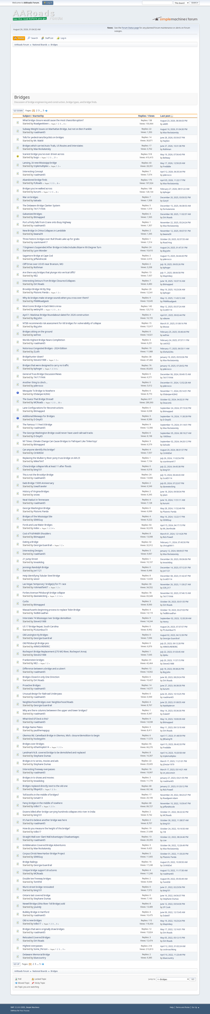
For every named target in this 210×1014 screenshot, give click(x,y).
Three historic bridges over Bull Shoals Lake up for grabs (51, 239)
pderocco (167, 175)
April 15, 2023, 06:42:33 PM (172, 744)
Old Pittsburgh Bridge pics (36, 643)
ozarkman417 (41, 242)
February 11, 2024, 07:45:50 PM (174, 542)
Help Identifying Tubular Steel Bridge (41, 575)
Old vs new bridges (32, 920)
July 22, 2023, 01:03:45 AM (172, 651)
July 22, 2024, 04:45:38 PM (172, 466)
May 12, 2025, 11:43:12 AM (172, 298)
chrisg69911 (168, 545)
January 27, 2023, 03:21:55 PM (174, 777)
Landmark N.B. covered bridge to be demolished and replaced (54, 752)
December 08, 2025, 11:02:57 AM (175, 214)
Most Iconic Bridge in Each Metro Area (42, 306)
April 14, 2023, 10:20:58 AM (172, 752)
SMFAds (13, 1011)
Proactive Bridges (32, 685)
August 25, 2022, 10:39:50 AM (174, 862)
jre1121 (38, 570)
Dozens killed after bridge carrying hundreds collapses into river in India (59, 811)
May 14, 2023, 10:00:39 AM (172, 719)
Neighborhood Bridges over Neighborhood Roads (48, 702)
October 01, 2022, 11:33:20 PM (174, 853)
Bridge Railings (30, 861)
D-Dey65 (38, 419)
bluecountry (40, 957)
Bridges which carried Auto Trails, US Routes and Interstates (53, 145)
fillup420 (38, 789)
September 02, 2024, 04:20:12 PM (175, 441)
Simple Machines (32, 1007)
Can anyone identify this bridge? (39, 449)
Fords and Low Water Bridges (37, 524)
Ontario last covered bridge (36, 895)
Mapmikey (167, 276)
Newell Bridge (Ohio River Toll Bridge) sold (44, 903)
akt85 (165, 124)
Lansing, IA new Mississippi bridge (40, 162)
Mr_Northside (169, 528)
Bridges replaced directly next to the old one (45, 786)
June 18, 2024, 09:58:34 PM (172, 491)
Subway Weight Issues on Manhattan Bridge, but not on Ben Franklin (57, 129)
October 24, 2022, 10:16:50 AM (174, 828)
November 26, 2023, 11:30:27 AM (175, 584)
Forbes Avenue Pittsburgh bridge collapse (44, 592)
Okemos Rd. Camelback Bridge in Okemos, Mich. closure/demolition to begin (61, 735)
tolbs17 (37, 806)
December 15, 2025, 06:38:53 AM (175, 205)
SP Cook (166, 907)
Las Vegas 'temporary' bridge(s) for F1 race (44, 584)
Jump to (151, 979)
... (41, 110)
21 (55, 157)
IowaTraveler (40, 486)
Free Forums (24, 1011)
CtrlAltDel (38, 452)
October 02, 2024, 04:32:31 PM (174, 399)
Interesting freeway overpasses (39, 769)
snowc (37, 494)
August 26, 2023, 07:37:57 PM (173, 626)
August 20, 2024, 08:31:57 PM (173, 449)
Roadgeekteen (41, 123)
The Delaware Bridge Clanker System (41, 205)
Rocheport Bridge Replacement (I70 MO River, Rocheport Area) (54, 651)
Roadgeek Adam (170, 798)
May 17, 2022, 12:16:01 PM (172, 929)
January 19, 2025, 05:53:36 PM (174, 357)
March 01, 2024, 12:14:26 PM (173, 533)
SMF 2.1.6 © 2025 (17, 1007)
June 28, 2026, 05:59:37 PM (172, 137)
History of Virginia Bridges (36, 491)
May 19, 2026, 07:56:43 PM (172, 154)
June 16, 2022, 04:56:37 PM (172, 895)
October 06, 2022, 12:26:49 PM (174, 845)
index (36, 528)
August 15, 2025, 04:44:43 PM (173, 256)
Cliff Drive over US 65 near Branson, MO (43, 264)
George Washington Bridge (36, 508)
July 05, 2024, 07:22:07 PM (172, 483)
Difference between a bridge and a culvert (44, 668)
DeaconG (167, 402)
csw (164, 840)
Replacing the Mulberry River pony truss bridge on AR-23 (51, 458)
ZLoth (37, 351)
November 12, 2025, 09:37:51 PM (175, 230)
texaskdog (39, 562)
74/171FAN (39, 208)
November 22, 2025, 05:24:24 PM (175, 222)
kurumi (37, 191)
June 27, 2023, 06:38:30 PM (172, 685)
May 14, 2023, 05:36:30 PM (172, 710)
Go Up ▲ (196, 1007)
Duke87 (166, 714)
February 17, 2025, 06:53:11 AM (174, 348)
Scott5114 (167, 309)
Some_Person (41, 949)
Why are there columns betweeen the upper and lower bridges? (55, 710)
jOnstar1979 (168, 764)
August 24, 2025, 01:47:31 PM (173, 247)
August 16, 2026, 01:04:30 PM (173, 129)
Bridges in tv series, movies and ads (40, 760)
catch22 (166, 343)
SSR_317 (167, 587)
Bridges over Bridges (33, 743)
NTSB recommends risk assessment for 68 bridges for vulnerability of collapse (62, 323)
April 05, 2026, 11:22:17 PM (172, 180)
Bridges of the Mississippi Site (37, 516)
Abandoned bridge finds (35, 179)
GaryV (165, 200)
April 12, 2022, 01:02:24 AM (172, 946)
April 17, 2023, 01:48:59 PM (172, 735)
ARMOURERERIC (42, 646)
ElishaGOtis (168, 351)
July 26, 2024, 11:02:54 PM (172, 458)
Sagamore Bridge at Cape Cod (38, 255)
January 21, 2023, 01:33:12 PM (174, 786)
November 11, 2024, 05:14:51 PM (175, 391)
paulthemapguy (42, 730)
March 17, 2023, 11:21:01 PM (173, 761)
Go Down (18, 110)
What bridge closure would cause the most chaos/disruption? (53, 120)
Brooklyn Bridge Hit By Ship (37, 289)
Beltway (166, 157)
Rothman (167, 149)
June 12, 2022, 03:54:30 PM (172, 904)
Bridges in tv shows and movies (38, 777)
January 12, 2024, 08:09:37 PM (174, 550)
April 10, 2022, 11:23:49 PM (172, 954)
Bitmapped (39, 217)
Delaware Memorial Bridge (36, 954)
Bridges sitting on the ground (37, 331)
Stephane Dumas (42, 755)
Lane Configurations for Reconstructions (43, 407)
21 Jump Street (30, 558)
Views (151, 115)
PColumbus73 (41, 629)
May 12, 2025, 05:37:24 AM (172, 306)
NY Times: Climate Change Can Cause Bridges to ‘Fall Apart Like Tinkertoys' (60, 441)
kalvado (37, 200)
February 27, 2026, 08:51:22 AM (174, 189)
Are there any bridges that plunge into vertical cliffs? (49, 272)
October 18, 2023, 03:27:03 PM (174, 610)
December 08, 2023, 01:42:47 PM (175, 576)
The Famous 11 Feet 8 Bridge (37, 424)
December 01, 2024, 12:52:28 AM (175, 382)
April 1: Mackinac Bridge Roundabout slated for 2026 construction (56, 314)
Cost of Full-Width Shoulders (37, 533)
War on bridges (30, 197)
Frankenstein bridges (33, 659)
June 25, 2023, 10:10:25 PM (172, 694)
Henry (165, 621)
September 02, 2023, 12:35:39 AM (175, 618)
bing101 (38, 469)
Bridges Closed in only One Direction (41, 677)
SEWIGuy (38, 519)
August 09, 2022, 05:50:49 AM (174, 878)
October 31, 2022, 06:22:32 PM (174, 812)
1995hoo (167, 436)
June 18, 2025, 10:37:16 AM (172, 281)
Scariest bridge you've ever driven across (43, 154)
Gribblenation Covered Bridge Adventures (44, 845)
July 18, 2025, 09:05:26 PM (172, 264)
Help (172, 1007)
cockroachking (169, 949)
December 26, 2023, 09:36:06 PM (175, 559)
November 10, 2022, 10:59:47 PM (175, 803)
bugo (36, 157)
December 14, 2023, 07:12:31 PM (175, 567)
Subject (27, 115)
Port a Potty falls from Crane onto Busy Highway (47, 222)
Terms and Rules (183, 1007)
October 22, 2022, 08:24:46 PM (174, 837)
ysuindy (37, 906)
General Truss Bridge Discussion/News (42, 374)
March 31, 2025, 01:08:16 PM (173, 323)
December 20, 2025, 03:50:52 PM (175, 197)
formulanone (169, 209)
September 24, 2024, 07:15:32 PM (175, 408)
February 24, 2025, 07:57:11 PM (174, 340)
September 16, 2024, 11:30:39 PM (175, 416)
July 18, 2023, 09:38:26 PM (172, 668)
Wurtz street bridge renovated (38, 886)
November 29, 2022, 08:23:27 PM (175, 795)
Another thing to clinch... (35, 382)
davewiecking (169, 486)
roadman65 (39, 132)
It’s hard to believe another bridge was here (45, 820)
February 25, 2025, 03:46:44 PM (174, 331)
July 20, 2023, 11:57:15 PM (172, 660)
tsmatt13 (38, 797)
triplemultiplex (41, 166)
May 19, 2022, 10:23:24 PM (172, 920)
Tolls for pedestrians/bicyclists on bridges (43, 137)
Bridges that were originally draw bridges (43, 929)
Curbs (26, 601)
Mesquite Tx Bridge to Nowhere (39, 390)
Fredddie (167, 166)
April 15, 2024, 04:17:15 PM (172, 525)
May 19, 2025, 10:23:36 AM (172, 289)
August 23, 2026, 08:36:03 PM (173, 120)
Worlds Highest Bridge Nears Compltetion (44, 339)
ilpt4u (165, 655)
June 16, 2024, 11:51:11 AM (172, 500)
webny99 (38, 309)
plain (165, 495)
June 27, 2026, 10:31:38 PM (172, 146)
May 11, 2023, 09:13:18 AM (172, 727)
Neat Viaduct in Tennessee (36, 499)
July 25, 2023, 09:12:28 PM (172, 643)
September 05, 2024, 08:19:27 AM (175, 433)
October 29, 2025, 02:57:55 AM (174, 239)
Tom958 (38, 881)
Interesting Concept (33, 171)
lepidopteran (169, 705)
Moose (166, 326)
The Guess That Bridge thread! (38, 399)
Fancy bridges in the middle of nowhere (43, 803)
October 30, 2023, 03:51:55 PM (174, 601)
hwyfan (166, 140)
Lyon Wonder (40, 250)
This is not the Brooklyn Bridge (38, 474)
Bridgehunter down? (33, 356)
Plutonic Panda (41, 292)
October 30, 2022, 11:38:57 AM (174, 820)
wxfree (37, 334)
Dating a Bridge (30, 541)
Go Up (16, 964)
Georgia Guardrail (43, 545)
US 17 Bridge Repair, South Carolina (40, 626)
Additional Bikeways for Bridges (39, 416)
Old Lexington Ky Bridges (35, 634)
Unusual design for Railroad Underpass (42, 693)
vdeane (166, 318)
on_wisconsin (169, 772)
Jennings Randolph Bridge (36, 567)
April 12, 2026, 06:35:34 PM (172, 171)
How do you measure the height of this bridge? (46, 828)
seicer (37, 578)
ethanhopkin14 (41, 747)
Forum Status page (130, 27)
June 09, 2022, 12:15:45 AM (172, 912)
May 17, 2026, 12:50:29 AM (172, 163)
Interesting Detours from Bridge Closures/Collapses (49, 280)
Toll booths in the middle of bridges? (41, 794)
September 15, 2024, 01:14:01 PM (175, 424)
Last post (165, 115)
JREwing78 (167, 739)
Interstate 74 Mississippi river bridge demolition (47, 618)
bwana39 (38, 233)
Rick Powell (168, 537)
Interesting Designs (33, 550)
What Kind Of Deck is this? (35, 718)
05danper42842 (42, 394)
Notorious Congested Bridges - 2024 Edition (45, 348)
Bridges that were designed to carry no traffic (46, 365)
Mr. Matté (38, 140)
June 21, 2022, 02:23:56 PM (172, 887)
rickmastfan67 (41, 587)
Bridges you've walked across (37, 188)
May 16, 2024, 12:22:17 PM (172, 516)
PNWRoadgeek (41, 301)
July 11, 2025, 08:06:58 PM (172, 272)
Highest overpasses (32, 945)
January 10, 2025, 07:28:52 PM (174, 365)
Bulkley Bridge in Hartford (36, 912)
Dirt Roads (167, 217)
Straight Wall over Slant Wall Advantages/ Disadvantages (51, 836)
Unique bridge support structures (40, 870)
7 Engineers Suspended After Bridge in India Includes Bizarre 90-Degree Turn (62, 247)
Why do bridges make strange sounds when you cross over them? (56, 297)
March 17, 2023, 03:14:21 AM (173, 769)
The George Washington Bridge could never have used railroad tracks (58, 432)
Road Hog (167, 242)
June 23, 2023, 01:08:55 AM (172, 702)
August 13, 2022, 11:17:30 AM (174, 870)
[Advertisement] (105, 71)
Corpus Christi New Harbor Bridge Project (44, 853)
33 (59, 402)
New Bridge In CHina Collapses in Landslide (44, 230)
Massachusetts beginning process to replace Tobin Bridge (51, 609)
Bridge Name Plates (33, 727)
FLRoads (38, 183)
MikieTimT (39, 461)
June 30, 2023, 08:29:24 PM (172, 677)
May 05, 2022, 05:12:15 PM (172, 937)
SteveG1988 (40, 359)
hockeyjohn (39, 738)
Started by (38, 115)
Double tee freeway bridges (37, 878)
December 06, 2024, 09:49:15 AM (175, 374)
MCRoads (38, 402)
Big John (166, 250)
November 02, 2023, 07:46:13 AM (175, 593)
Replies (142, 115)
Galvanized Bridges (32, 213)
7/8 (164, 832)
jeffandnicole (40, 259)
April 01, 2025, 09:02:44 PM (172, 315)
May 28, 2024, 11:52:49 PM (172, 508)
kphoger (166, 192)
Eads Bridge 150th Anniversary (38, 483)
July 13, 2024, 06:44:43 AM (172, 475)
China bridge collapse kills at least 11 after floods (47, 466)
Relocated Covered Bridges (36, 937)
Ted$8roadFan (41, 613)
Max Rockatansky (171, 132)
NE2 (36, 275)
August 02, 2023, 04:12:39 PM (173, 635)
